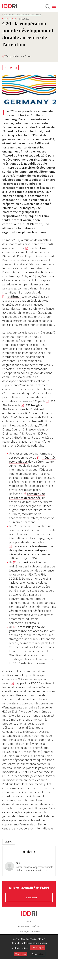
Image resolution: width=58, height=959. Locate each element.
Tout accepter (38, 947)
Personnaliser (38, 954)
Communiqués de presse (29, 931)
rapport (23, 562)
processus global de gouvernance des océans (27, 629)
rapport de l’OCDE (27, 683)
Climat (9, 841)
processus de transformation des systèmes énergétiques (31, 548)
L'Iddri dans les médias (29, 926)
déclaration (38, 248)
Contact (29, 921)
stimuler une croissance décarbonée (27, 496)
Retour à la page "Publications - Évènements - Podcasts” (22, 14)
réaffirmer (14, 296)
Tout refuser (20, 954)
